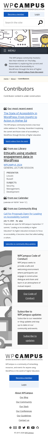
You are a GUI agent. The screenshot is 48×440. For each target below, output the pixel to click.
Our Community (24, 402)
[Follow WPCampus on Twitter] (24, 427)
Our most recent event (20, 108)
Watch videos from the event (17, 141)
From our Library (16, 148)
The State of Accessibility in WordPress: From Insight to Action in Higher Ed (20, 116)
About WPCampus (24, 392)
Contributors (23, 79)
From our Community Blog (22, 208)
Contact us (24, 420)
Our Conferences (24, 411)
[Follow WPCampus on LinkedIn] (20, 427)
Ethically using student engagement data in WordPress (20, 156)
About (13, 79)
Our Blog (24, 397)
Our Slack (24, 406)
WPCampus (29, 433)
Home (6, 79)
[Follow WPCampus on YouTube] (32, 427)
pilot (21, 221)
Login (37, 14)
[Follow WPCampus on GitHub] (37, 427)
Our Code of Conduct (30, 296)
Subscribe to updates (30, 338)
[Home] (24, 6)
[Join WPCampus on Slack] (10, 427)
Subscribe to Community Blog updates (21, 244)
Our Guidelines (24, 415)
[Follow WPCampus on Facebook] (28, 427)
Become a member (16, 14)
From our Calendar (17, 197)
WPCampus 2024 (13, 164)
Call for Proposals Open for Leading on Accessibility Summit (23, 215)
